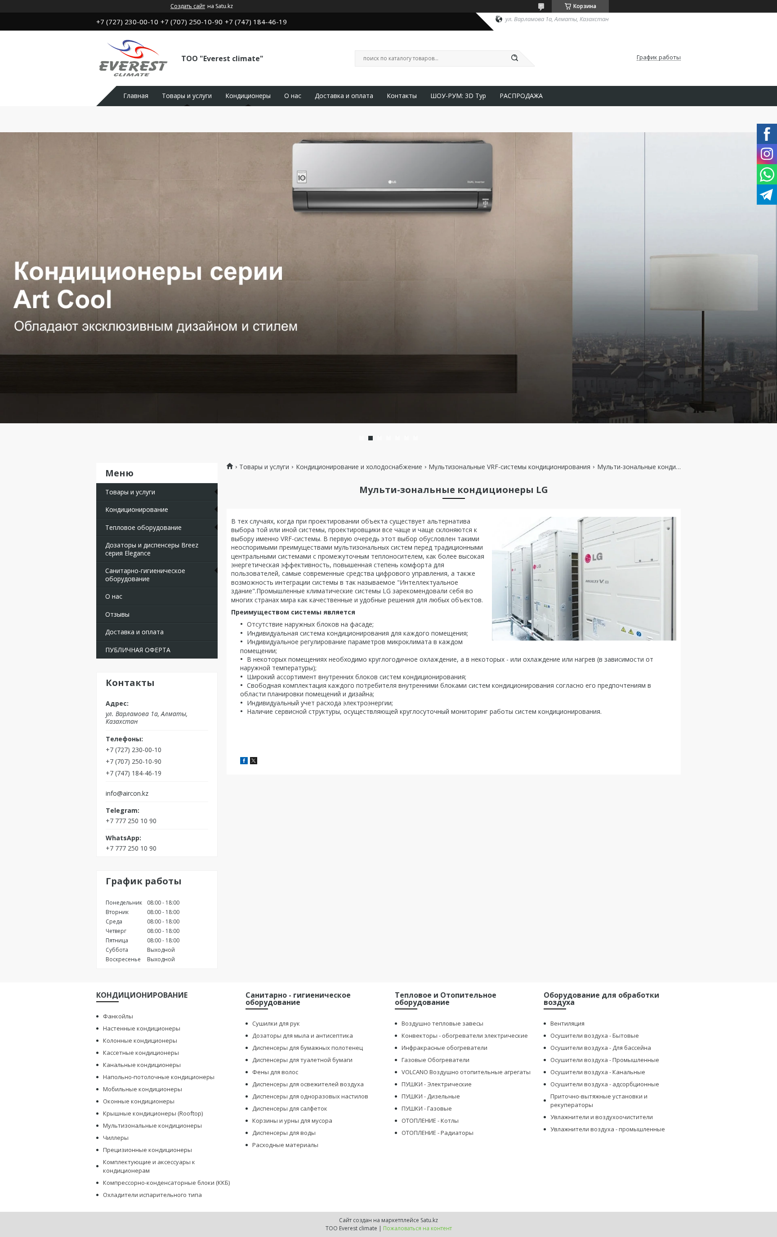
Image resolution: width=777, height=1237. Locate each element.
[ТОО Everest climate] (134, 57)
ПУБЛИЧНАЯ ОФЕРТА (137, 649)
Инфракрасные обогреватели (444, 1048)
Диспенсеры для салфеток (289, 1108)
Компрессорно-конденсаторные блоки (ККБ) (166, 1183)
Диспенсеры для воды (284, 1133)
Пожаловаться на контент (417, 1228)
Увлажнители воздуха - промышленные (607, 1129)
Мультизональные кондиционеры (152, 1125)
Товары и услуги (187, 96)
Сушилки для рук (276, 1023)
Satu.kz (429, 1220)
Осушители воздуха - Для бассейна (600, 1048)
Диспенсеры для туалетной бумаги (302, 1060)
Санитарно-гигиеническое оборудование (145, 574)
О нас (292, 96)
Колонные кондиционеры (140, 1040)
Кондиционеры (248, 96)
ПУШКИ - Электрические (437, 1084)
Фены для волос (275, 1072)
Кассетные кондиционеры (141, 1053)
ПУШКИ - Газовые (427, 1108)
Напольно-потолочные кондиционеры (158, 1077)
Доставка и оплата (344, 96)
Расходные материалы (285, 1145)
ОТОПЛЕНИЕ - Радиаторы (437, 1133)
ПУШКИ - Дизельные (431, 1096)
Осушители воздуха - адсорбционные (604, 1084)
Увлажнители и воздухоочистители (601, 1117)
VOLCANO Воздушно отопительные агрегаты (466, 1072)
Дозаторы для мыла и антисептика (302, 1035)
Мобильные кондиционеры (142, 1089)
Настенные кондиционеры (141, 1028)
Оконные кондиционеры (138, 1101)
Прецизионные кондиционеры (147, 1150)
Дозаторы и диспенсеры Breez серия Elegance (151, 549)
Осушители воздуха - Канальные (597, 1072)
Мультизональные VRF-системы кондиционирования (509, 467)
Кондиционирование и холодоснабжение (359, 467)
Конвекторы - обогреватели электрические (465, 1035)
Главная (135, 96)
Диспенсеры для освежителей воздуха (308, 1084)
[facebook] (244, 761)
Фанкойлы (118, 1016)
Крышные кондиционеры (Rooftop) (153, 1113)
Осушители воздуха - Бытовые (594, 1035)
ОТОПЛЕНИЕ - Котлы (430, 1120)
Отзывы (117, 614)
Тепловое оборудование (143, 527)
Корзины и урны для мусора (292, 1120)
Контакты (402, 96)
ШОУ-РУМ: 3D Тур (458, 96)
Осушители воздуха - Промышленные (604, 1060)
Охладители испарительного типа (152, 1195)
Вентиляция (567, 1023)
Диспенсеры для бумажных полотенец (307, 1048)
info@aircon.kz (127, 793)
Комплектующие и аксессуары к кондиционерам (149, 1166)
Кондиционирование (136, 509)
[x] (253, 761)
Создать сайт (187, 6)
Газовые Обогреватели (435, 1060)
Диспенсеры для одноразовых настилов (310, 1096)
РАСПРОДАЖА (521, 96)
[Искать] (514, 58)
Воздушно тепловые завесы (442, 1023)
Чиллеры (116, 1138)
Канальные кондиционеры (142, 1065)
